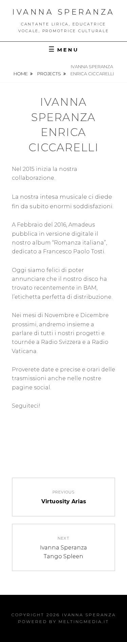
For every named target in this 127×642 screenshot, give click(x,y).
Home (21, 73)
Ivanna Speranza (63, 12)
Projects (49, 73)
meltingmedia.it (84, 621)
